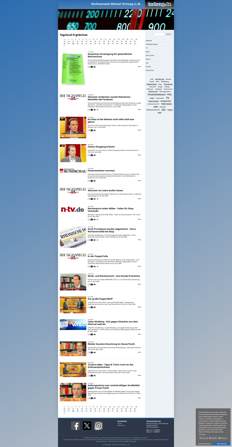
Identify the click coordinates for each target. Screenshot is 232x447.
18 (136, 39)
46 (108, 43)
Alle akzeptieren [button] (222, 443)
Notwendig (204, 438)
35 (135, 41)
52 (135, 43)
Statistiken (214, 438)
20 (69, 41)
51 (130, 43)
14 (118, 39)
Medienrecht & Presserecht (142, 440)
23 (82, 41)
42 (91, 43)
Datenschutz (150, 70)
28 (104, 41)
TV (147, 48)
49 (121, 43)
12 (110, 39)
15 (123, 39)
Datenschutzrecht (159, 440)
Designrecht (128, 440)
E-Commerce (119, 440)
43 (95, 43)
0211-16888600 (155, 430)
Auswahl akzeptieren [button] (204, 443)
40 (82, 43)
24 (86, 41)
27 (99, 41)
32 (121, 41)
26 (95, 41)
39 (77, 43)
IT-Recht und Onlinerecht (105, 440)
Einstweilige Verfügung (128, 441)
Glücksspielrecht (101, 441)
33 (126, 41)
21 (73, 41)
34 (130, 41)
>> (64, 46)
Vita (147, 63)
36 (64, 43)
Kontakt (148, 66)
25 (91, 41)
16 (127, 39)
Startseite (149, 40)
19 (64, 41)
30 (113, 41)
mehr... (139, 66)
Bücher (148, 59)
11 (105, 39)
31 (117, 41)
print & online (150, 55)
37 (69, 43)
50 (126, 43)
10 (101, 39)
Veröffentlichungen (152, 44)
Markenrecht (68, 440)
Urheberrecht (91, 440)
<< (64, 39)
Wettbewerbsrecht (79, 440)
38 (73, 43)
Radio (148, 52)
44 (99, 43)
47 (113, 43)
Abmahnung (112, 441)
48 (117, 43)
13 (114, 39)
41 (86, 43)
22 (77, 41)
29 (108, 41)
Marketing (223, 438)
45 (104, 43)
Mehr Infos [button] (202, 434)
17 (132, 39)
